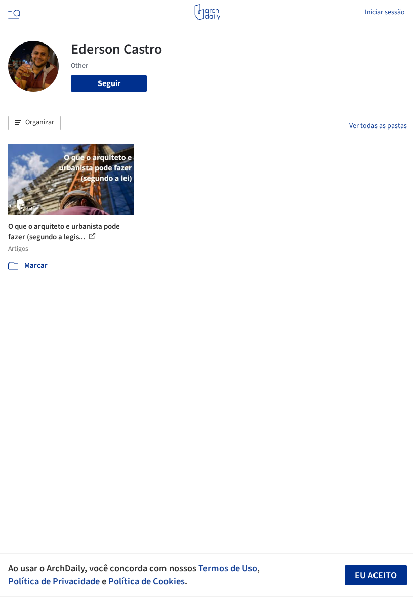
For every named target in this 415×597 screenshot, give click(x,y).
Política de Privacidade (54, 581)
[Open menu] (13, 12)
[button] (34, 123)
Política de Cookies (146, 581)
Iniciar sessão (385, 12)
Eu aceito (376, 575)
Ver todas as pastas (378, 126)
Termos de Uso (227, 568)
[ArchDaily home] (207, 12)
